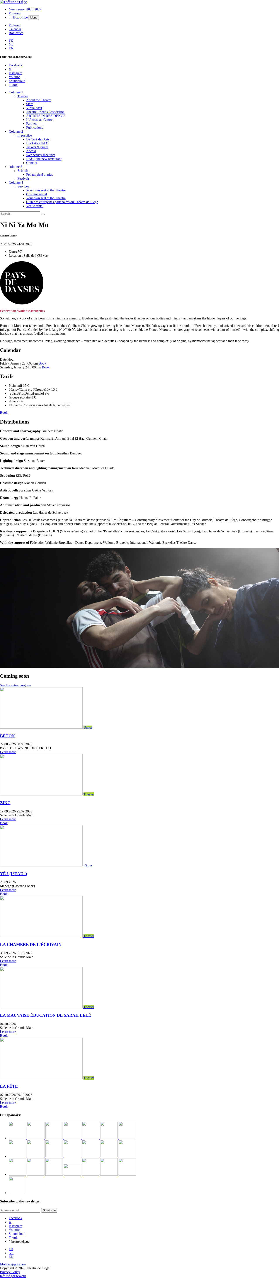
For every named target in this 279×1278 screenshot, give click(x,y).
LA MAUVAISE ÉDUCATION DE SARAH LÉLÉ (45, 1015)
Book (42, 363)
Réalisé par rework (13, 1276)
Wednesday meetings (40, 155)
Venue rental (34, 206)
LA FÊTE (9, 1086)
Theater (22, 96)
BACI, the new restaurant (43, 159)
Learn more (8, 752)
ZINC (5, 802)
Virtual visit (34, 108)
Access (31, 151)
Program (14, 13)
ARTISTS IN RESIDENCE (45, 116)
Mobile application (13, 1264)
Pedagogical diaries (39, 174)
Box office (21, 17)
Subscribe (49, 1210)
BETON (7, 736)
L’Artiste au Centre (39, 120)
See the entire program (15, 685)
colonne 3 (15, 167)
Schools (22, 170)
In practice (24, 135)
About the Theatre (38, 100)
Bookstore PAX (37, 143)
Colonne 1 (16, 92)
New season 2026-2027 (25, 9)
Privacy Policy (10, 1272)
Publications (34, 127)
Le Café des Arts (37, 139)
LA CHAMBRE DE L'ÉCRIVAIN (30, 944)
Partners (31, 123)
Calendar (15, 29)
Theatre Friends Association (45, 112)
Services (23, 186)
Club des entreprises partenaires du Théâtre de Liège (62, 202)
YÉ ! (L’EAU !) (13, 873)
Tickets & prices (37, 147)
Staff (29, 104)
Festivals (23, 178)
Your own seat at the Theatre (46, 190)
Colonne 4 (16, 182)
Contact (31, 163)
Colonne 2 (16, 131)
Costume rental (36, 194)
